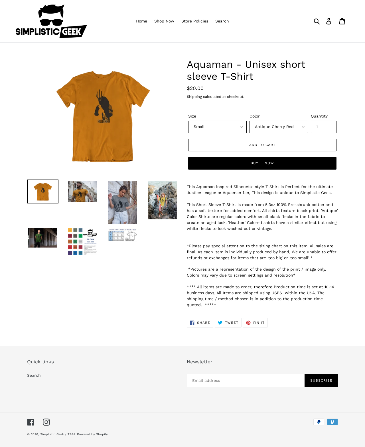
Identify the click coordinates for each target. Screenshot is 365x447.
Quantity (319, 116)
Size (192, 116)
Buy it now (262, 163)
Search (34, 375)
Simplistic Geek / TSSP (58, 434)
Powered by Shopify (92, 434)
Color (255, 116)
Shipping (194, 96)
